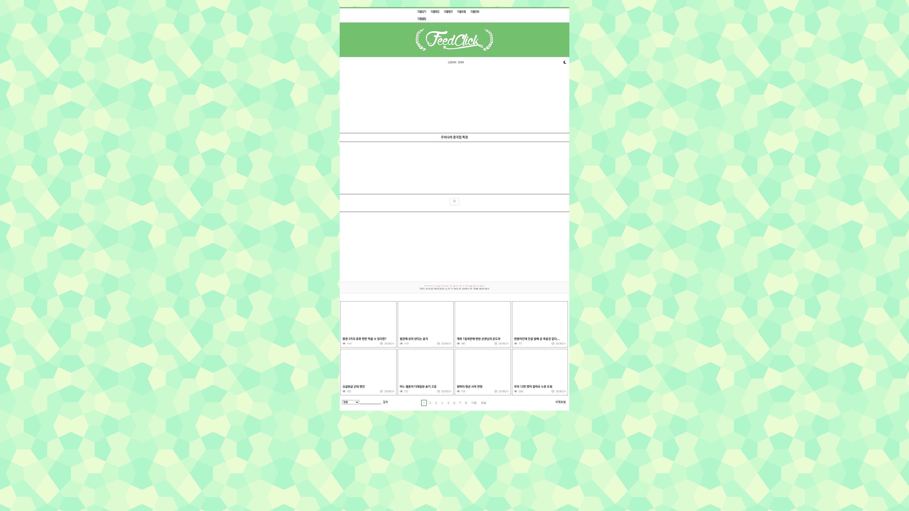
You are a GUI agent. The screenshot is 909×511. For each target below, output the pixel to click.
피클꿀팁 (422, 19)
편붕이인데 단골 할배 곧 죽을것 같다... (537, 339)
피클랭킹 (435, 11)
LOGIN (452, 62)
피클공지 (422, 11)
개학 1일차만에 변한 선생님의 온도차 (479, 339)
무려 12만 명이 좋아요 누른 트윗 (533, 386)
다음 (474, 402)
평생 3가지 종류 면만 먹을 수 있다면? (365, 339)
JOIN (461, 62)
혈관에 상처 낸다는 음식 (414, 339)
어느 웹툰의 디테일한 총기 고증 (418, 386)
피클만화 (475, 11)
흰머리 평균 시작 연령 (470, 386)
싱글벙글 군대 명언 (354, 386)
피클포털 (461, 11)
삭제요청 (560, 402)
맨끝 (483, 402)
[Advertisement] (454, 100)
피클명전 (448, 11)
